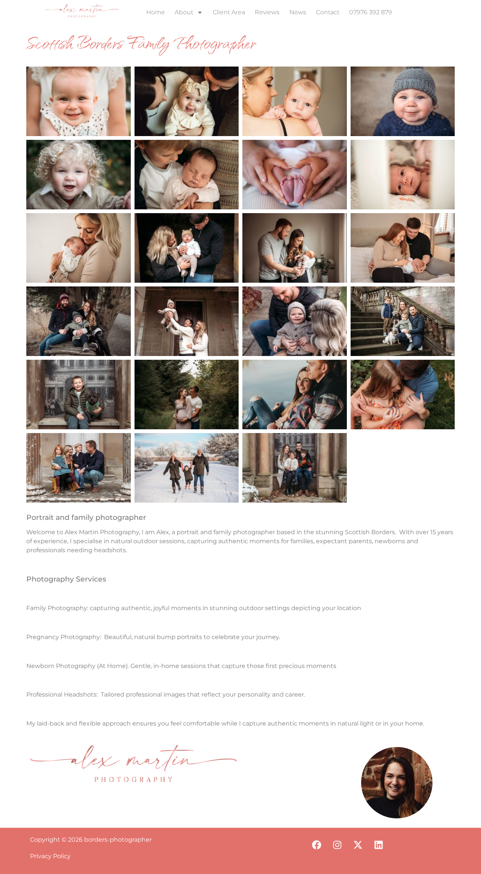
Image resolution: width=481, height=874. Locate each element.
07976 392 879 (370, 12)
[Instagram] (337, 844)
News (297, 12)
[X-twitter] (358, 844)
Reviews (267, 12)
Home (155, 12)
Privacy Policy (50, 856)
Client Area (229, 12)
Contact (327, 12)
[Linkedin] (378, 844)
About (184, 12)
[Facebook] (316, 844)
